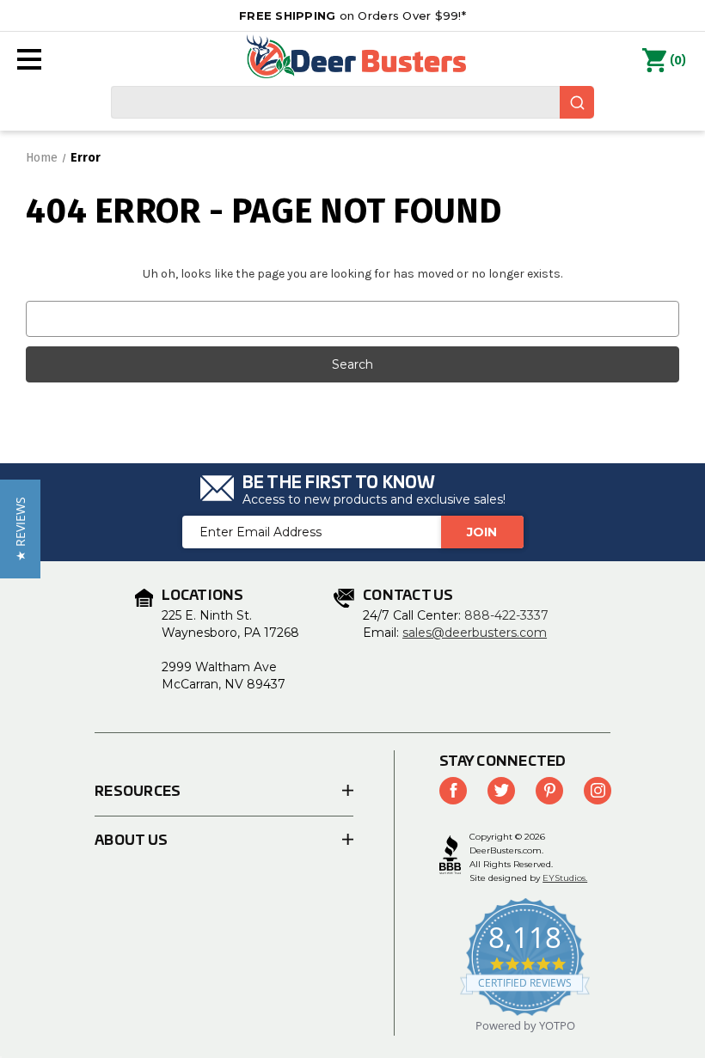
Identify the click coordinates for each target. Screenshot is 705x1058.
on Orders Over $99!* (352, 15)
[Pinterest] (549, 790)
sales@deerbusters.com (474, 632)
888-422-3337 (506, 615)
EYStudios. (565, 878)
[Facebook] (453, 790)
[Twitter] (501, 790)
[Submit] (577, 102)
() (678, 60)
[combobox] (352, 102)
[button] (20, 529)
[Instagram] (597, 790)
